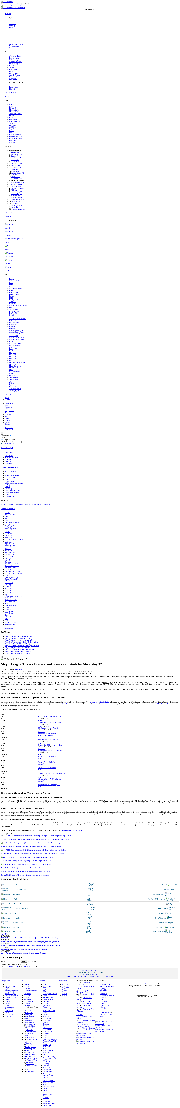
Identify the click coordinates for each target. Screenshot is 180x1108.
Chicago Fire (15, 156)
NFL (105, 1014)
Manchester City (14, 110)
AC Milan (12, 127)
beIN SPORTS (14, 281)
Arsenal (11, 104)
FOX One (12, 355)
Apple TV (12, 302)
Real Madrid (13, 119)
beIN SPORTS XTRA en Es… (15, 573)
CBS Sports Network (16, 288)
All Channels (9, 394)
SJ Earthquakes (30, 1049)
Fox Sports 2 (13, 300)
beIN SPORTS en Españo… (18, 305)
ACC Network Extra (16, 330)
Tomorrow (12, 24)
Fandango (12, 351)
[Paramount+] (31, 504)
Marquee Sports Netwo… (48, 1076)
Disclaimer (103, 994)
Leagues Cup (13, 87)
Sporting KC (30, 1071)
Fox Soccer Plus (14, 292)
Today (11, 22)
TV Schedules (77, 671)
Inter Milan (13, 125)
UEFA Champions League (14, 483)
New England (29, 1016)
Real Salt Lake (15, 196)
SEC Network (14, 377)
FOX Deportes (14, 322)
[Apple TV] (21, 504)
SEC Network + (14, 379)
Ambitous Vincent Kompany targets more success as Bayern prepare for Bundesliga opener (30, 942)
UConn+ (12, 383)
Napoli (11, 129)
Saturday (12, 26)
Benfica (11, 131)
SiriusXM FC (49, 735)
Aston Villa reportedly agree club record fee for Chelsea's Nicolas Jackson (24, 953)
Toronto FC (15, 169)
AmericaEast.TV (14, 334)
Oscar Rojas (19, 669)
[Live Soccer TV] (7, 2)
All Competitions (10, 92)
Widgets (102, 988)
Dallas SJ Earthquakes (47, 768)
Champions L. (10, 403)
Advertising (103, 990)
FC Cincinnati (15, 162)
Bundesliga (13, 69)
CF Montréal (15, 177)
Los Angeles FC (16, 186)
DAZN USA (13, 313)
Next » (3, 715)
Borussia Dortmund (15, 136)
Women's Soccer (105, 984)
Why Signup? (32, 961)
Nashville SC (15, 152)
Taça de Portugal (14, 75)
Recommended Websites (105, 1002)
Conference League (15, 62)
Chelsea (12, 106)
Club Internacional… (18, 154)
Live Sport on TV (105, 1013)
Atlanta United (31, 1032)
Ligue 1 (11, 71)
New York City (30, 1022)
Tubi (10, 381)
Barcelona (12, 117)
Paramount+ (13, 304)
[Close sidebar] (2, 657)
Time (13, 440)
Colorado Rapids (16, 194)
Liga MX (12, 89)
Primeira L (8, 426)
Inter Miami (51, 671)
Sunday (11, 27)
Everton (12, 116)
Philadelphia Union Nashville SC (50, 751)
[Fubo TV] (5, 504)
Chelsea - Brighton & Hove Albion (85, 995)
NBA (101, 1014)
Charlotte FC (15, 160)
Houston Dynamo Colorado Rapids (51, 773)
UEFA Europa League (12, 490)
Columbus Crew (31, 1039)
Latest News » (5, 934)
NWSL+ (12, 373)
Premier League (14, 64)
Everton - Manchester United (82, 1025)
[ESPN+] (47, 504)
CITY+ (11, 347)
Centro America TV (15, 345)
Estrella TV (13, 349)
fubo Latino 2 (13, 358)
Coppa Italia (13, 79)
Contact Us (103, 1009)
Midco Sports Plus (15, 366)
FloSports (12, 353)
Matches (8, 14)
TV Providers (62, 981)
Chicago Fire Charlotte (47, 762)
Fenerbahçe (13, 140)
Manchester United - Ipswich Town (84, 1002)
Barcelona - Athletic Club (83, 983)
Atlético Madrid (14, 121)
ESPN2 (11, 290)
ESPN (11, 285)
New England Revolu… (19, 158)
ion (10, 360)
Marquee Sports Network (13, 596)
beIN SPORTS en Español (14, 539)
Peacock (12, 328)
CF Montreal (29, 671)
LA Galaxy (15, 203)
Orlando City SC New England (50, 745)
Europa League (14, 58)
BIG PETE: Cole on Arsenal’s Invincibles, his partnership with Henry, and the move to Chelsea (30, 945)
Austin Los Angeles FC (47, 756)
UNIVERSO (13, 321)
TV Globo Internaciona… (17, 319)
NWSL (11, 48)
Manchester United (15, 112)
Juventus (12, 123)
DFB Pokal (13, 77)
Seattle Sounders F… (18, 205)
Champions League (15, 56)
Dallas (27, 1050)
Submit (24, 961)
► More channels (7, 628)
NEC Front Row (14, 372)
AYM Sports (13, 336)
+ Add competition (11, 472)
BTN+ (11, 341)
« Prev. (3, 713)
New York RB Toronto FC (48, 739)
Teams (7, 96)
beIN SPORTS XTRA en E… (19, 339)
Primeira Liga (13, 73)
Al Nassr (12, 142)
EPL (6, 416)
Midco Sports (13, 364)
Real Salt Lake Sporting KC (49, 785)
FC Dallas (14, 190)
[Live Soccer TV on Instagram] (85, 1043)
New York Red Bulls (17, 165)
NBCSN (12, 315)
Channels (8, 216)
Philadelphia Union (17, 175)
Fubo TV (65, 986)
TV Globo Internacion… (47, 1027)
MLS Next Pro (14, 368)
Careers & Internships (107, 996)
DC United (15, 171)
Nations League (14, 60)
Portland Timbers (16, 197)
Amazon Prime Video (16, 332)
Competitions (5, 467)
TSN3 (47, 726)
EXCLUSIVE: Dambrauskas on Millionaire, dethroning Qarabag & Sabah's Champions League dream (32, 938)
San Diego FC (16, 201)
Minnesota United (32, 1060)
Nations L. (8, 407)
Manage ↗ (9, 448)
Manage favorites (8, 443)
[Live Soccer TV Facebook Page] (85, 1035)
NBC (11, 286)
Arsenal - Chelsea (87, 1030)
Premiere (12, 375)
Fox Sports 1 (13, 296)
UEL (6, 405)
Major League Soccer (16, 44)
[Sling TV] (13, 504)
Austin (28, 1069)
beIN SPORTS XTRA (16, 338)
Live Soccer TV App (107, 986)
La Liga (12, 65)
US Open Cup (14, 46)
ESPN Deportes (14, 294)
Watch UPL (13, 387)
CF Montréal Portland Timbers (49, 722)
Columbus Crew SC (18, 179)
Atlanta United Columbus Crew (50, 717)
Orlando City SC (16, 167)
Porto (11, 133)
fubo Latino (13, 356)
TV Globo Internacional (13, 552)
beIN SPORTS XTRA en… (48, 1051)
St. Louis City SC (16, 192)
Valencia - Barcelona (88, 1028)
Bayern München (15, 134)
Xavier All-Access (15, 389)
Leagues (8, 36)
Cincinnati (59, 671)
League (5, 440)
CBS (11, 283)
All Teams (8, 212)
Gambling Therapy (150, 984)
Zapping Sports (14, 391)
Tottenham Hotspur (15, 114)
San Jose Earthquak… (18, 188)
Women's (8, 400)
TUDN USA (13, 309)
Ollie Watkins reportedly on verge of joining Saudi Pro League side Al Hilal (24, 949)
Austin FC (14, 207)
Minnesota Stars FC (18, 199)
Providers (103, 997)
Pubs (101, 999)
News (7, 398)
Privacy (102, 992)
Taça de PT (9, 428)
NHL (110, 1014)
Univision (12, 324)
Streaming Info (87, 671)
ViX (10, 385)
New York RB (30, 1024)
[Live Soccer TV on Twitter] (85, 1039)
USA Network (14, 311)
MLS (7, 413)
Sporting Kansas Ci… (18, 209)
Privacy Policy (14, 966)
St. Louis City (29, 1052)
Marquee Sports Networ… (18, 362)
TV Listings (67, 671)
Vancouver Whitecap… (18, 182)
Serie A (11, 67)
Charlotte (28, 1018)
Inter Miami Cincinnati (47, 734)
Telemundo (13, 317)
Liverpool (12, 108)
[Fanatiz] (40, 504)
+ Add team (9, 452)
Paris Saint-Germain (16, 138)
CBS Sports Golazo (15, 343)
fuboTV (12, 307)
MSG (11, 370)
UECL (7, 409)
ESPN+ (11, 298)
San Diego (29, 1062)
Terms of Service (27, 966)
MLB (101, 1016)
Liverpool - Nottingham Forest (83, 991)
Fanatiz (11, 279)
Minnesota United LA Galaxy (49, 779)
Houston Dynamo (16, 184)
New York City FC (17, 163)
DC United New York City (48, 728)
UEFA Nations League (12, 492)
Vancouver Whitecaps (28, 1042)
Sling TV (65, 984)
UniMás (12, 326)
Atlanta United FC (17, 173)
